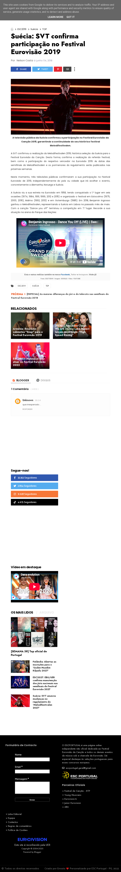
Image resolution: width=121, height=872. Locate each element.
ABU (66, 807)
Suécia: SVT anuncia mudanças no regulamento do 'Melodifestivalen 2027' (44, 702)
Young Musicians (72, 795)
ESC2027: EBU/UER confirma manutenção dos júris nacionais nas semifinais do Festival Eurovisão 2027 (45, 683)
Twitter (74, 275)
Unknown (28, 400)
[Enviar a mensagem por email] (67, 69)
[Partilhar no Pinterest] (58, 69)
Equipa (11, 818)
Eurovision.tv (70, 799)
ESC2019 (21, 29)
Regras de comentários (20, 826)
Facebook (65, 275)
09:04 (38, 400)
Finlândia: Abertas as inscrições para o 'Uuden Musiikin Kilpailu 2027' (44, 666)
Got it (70, 17)
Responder (27, 409)
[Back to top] (113, 864)
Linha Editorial (15, 814)
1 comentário (20, 389)
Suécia (34, 29)
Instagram (83, 275)
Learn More (55, 17)
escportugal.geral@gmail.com (80, 768)
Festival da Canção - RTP (77, 791)
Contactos (13, 822)
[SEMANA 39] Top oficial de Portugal (29, 653)
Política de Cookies (18, 830)
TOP (44, 29)
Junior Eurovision (72, 803)
